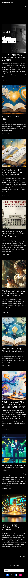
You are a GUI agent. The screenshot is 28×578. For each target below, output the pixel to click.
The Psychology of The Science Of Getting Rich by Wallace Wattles (13, 172)
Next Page (23, 556)
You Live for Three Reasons (10, 117)
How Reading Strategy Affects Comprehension (13, 349)
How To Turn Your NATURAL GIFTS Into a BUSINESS (12, 527)
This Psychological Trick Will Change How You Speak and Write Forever (13, 404)
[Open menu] (25, 6)
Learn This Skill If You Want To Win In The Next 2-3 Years (13, 57)
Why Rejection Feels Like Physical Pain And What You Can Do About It (13, 293)
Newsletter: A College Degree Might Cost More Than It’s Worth (13, 233)
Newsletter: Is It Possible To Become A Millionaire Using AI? (13, 467)
